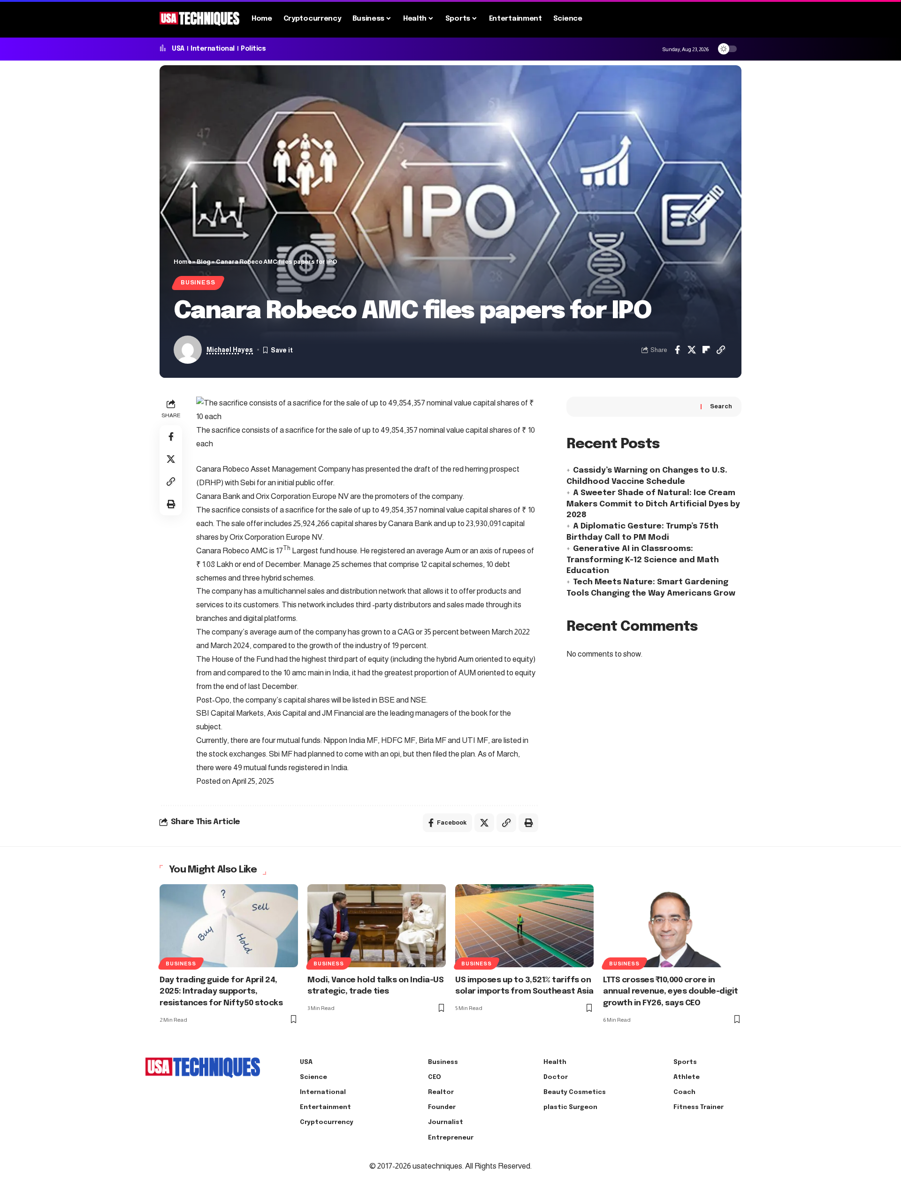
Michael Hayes (229, 349)
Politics (253, 49)
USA (178, 49)
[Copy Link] (720, 349)
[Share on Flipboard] (706, 349)
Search (721, 406)
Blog (204, 261)
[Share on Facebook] (677, 349)
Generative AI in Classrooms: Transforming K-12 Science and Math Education (642, 560)
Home (182, 261)
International (213, 49)
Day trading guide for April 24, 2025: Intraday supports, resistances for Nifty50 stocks (221, 991)
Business (198, 282)
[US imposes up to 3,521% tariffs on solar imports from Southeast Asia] (524, 925)
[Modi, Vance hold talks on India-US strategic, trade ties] (376, 925)
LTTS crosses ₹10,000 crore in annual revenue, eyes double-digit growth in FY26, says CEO (670, 991)
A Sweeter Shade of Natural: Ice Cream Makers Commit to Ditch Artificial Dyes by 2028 (653, 505)
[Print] (171, 504)
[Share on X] (691, 349)
